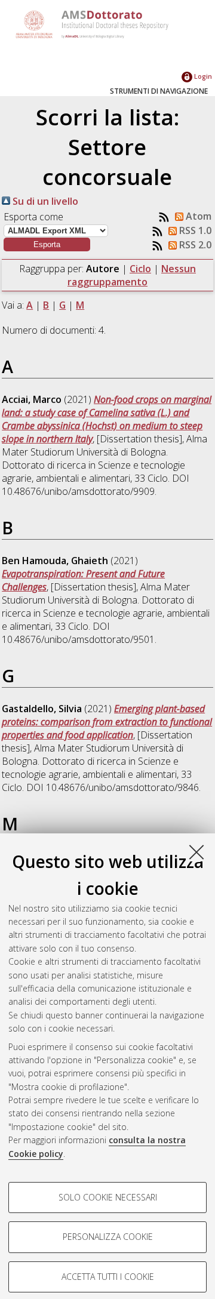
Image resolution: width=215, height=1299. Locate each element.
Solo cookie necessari (108, 1197)
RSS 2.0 (194, 244)
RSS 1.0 (194, 230)
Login (202, 76)
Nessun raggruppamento (131, 275)
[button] (47, 244)
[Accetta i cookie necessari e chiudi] (196, 851)
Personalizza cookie (108, 1236)
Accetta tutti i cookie (108, 1276)
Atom (197, 216)
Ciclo (140, 268)
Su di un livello (44, 201)
